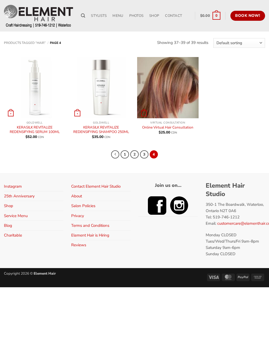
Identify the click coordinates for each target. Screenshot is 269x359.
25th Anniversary (19, 196)
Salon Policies (83, 205)
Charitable (13, 235)
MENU (117, 15)
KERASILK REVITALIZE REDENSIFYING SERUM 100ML (35, 129)
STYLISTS (99, 15)
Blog (8, 225)
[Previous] (115, 154)
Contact (173, 15)
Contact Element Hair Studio (96, 186)
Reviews (78, 245)
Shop (8, 205)
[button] (210, 15)
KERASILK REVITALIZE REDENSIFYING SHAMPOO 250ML (101, 129)
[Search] (83, 16)
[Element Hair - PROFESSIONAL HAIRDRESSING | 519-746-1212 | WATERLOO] (38, 15)
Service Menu (16, 215)
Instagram (13, 186)
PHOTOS (136, 15)
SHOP (154, 15)
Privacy (77, 215)
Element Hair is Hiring (90, 235)
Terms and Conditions (90, 225)
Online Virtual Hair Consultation (167, 127)
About (76, 196)
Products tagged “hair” (25, 43)
